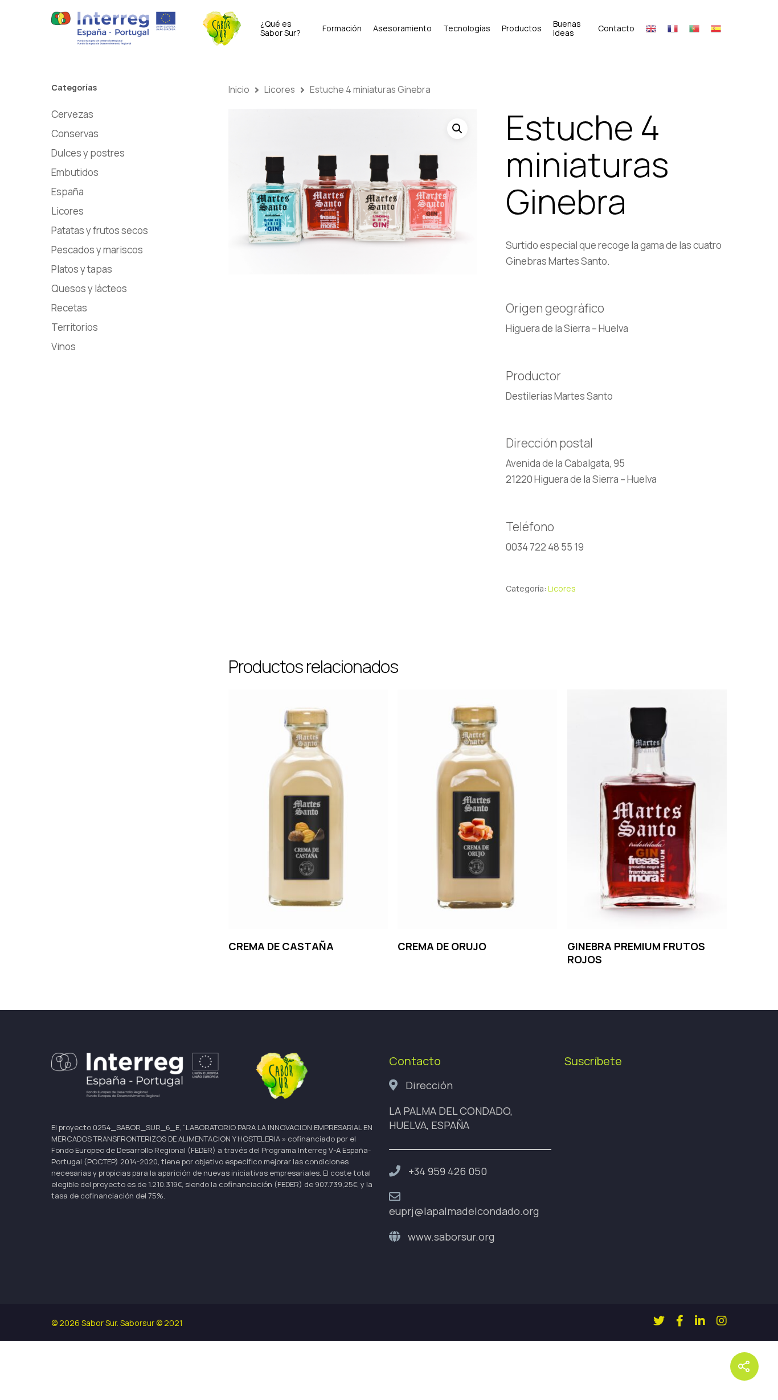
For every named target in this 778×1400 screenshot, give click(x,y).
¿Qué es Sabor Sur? (280, 28)
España (67, 191)
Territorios (74, 327)
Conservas (75, 133)
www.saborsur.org (451, 1236)
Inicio (238, 89)
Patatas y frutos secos (99, 230)
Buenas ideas (567, 28)
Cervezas (72, 114)
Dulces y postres (88, 152)
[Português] (694, 28)
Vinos (63, 346)
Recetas (69, 307)
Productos (522, 28)
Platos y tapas (81, 269)
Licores (67, 210)
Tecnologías (466, 28)
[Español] (716, 28)
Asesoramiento (402, 28)
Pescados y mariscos (97, 249)
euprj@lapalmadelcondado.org (464, 1211)
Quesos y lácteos (89, 288)
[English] (651, 28)
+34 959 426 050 (447, 1171)
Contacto (616, 28)
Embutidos (75, 172)
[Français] (673, 28)
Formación (342, 28)
